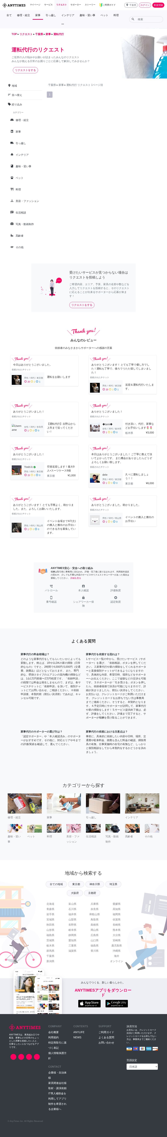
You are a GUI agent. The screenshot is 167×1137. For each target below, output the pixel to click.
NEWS (77, 1037)
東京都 (76, 884)
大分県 (117, 935)
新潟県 (50, 961)
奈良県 (95, 909)
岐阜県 (72, 930)
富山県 (72, 903)
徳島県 (95, 945)
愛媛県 (117, 903)
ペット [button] (104, 15)
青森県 (50, 909)
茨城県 (50, 940)
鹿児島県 (116, 945)
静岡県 (72, 935)
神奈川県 (95, 884)
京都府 (92, 893)
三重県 (72, 945)
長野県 (72, 924)
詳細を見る (75, 578)
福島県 (50, 935)
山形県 (50, 930)
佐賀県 (117, 919)
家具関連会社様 (57, 1083)
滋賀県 (72, 950)
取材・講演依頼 (57, 1088)
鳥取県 (95, 919)
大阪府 (75, 893)
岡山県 (95, 930)
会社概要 (53, 1032)
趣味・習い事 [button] (87, 15)
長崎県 (117, 924)
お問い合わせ (106, 1042)
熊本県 (117, 930)
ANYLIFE (78, 1032)
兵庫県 (95, 903)
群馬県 (50, 950)
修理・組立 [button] (23, 15)
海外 (116, 956)
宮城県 (50, 919)
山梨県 (72, 919)
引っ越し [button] (51, 15)
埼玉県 (113, 884)
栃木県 (50, 945)
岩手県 (50, 914)
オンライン (116, 961)
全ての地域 (56, 884)
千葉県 (50, 956)
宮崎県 (117, 940)
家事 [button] (37, 15)
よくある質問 (106, 1037)
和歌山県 (94, 914)
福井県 (72, 914)
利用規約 (53, 1037)
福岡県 (117, 914)
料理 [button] (116, 15)
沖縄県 (117, 950)
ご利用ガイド (106, 1032)
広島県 (95, 935)
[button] (131, 5)
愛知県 (72, 940)
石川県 (72, 909)
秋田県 (50, 924)
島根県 (95, 924)
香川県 (95, 950)
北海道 (50, 903)
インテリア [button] (67, 15)
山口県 (95, 940)
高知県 (117, 909)
